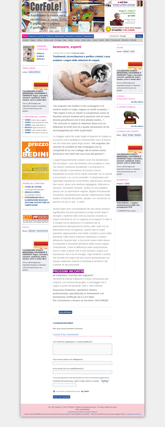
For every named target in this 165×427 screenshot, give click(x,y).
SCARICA (40, 56)
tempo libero (86, 40)
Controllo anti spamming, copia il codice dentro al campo (76, 381)
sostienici (78, 36)
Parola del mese (42, 231)
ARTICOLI (40, 59)
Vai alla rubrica (137, 102)
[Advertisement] (29, 311)
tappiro (33, 40)
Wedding (138, 135)
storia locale (48, 40)
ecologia (58, 40)
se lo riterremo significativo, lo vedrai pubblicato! (73, 342)
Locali (132, 51)
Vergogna (120, 183)
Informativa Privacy (134, 414)
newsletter (69, 36)
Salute (124, 135)
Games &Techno (34, 72)
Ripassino (32, 231)
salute (70, 40)
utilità (107, 40)
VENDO (28, 120)
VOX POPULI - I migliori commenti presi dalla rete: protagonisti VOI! (128, 205)
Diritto (119, 135)
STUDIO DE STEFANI (33, 187)
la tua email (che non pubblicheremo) (68, 368)
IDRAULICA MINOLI (32, 192)
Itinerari (126, 51)
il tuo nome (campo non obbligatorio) (68, 359)
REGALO (28, 127)
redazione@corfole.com (77, 412)
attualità (26, 40)
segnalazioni (88, 36)
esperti (101, 40)
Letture (25, 72)
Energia (130, 135)
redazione (32, 36)
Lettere (127, 183)
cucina (77, 40)
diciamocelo (115, 40)
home (25, 36)
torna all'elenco (65, 312)
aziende (133, 40)
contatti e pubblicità (45, 36)
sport (65, 40)
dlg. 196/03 (85, 391)
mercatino (125, 40)
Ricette (25, 231)
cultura (39, 40)
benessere (75, 53)
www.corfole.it (92, 412)
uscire (94, 40)
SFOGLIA (40, 53)
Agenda (119, 51)
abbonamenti (59, 36)
